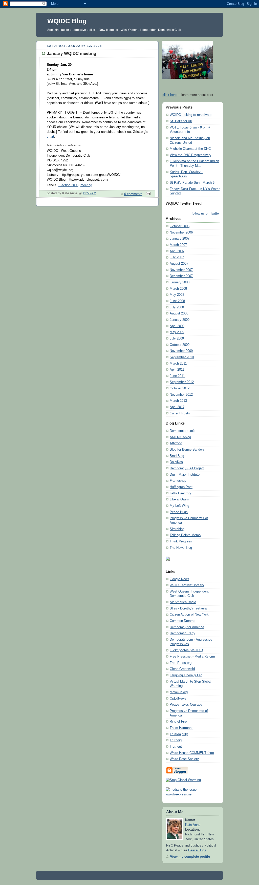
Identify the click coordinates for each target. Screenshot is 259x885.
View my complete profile (190, 856)
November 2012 (181, 394)
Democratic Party (182, 633)
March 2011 (178, 363)
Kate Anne (192, 825)
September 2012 (182, 382)
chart (50, 136)
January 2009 (179, 320)
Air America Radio (183, 602)
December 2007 (181, 276)
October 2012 (179, 388)
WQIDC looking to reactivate (190, 115)
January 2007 (179, 238)
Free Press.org (180, 663)
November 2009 (181, 351)
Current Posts (180, 413)
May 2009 (177, 332)
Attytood (176, 443)
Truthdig (176, 740)
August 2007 (179, 263)
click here (169, 95)
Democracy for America (187, 627)
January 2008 (179, 282)
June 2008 (177, 301)
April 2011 (177, 369)
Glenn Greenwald (182, 669)
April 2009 (177, 326)
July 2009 (177, 338)
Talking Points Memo (185, 535)
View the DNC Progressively (190, 155)
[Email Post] (147, 194)
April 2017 (177, 407)
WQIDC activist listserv (187, 585)
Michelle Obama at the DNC (190, 149)
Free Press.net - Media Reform (192, 656)
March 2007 (178, 245)
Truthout (176, 746)
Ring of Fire (178, 721)
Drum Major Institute (185, 474)
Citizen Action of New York (189, 614)
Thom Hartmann (181, 728)
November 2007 (181, 270)
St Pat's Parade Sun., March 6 (192, 182)
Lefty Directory (180, 493)
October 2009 (179, 345)
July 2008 (177, 307)
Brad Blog (177, 456)
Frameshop (178, 480)
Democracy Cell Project (187, 468)
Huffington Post (181, 487)
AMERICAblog (180, 437)
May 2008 (177, 295)
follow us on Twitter (206, 213)
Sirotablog (177, 529)
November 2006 (181, 232)
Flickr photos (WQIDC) (186, 650)
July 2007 (177, 257)
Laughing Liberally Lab (186, 675)
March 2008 (178, 288)
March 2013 (178, 401)
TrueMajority (179, 734)
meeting (86, 185)
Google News (179, 579)
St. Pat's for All (181, 121)
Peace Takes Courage (186, 704)
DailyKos (176, 462)
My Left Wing (179, 506)
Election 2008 (68, 185)
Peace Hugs (179, 512)
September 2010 (182, 357)
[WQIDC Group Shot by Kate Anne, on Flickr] (187, 77)
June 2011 (177, 376)
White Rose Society (184, 759)
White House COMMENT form (192, 753)
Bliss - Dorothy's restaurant (189, 608)
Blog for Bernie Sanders (187, 449)
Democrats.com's (182, 431)
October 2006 (179, 226)
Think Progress (181, 541)
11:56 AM (89, 193)
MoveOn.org (179, 692)
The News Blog (181, 548)
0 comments (133, 194)
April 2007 (177, 251)
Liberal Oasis (179, 499)
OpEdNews (178, 698)
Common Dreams (182, 621)
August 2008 (179, 313)
